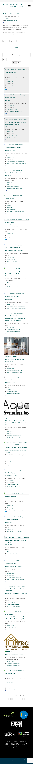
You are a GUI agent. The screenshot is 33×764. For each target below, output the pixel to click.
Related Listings (16, 51)
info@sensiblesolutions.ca (13, 329)
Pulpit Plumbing (11, 673)
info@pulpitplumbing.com (13, 687)
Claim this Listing (22, 41)
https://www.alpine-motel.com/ (14, 111)
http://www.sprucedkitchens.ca (14, 372)
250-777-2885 (10, 626)
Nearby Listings (16, 55)
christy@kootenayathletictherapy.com (16, 161)
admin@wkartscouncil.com (13, 461)
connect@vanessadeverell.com (14, 604)
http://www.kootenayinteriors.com (15, 579)
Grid (15, 62)
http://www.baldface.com (13, 238)
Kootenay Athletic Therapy (13, 147)
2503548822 (10, 182)
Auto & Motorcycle (11, 274)
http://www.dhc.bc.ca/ (12, 261)
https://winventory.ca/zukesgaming (15, 211)
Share (13, 41)
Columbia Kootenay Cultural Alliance (16, 447)
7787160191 (10, 207)
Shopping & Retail (10, 382)
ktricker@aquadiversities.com (14, 435)
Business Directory (19, 742)
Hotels (8, 75)
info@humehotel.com (12, 86)
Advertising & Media (11, 475)
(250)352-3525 (10, 132)
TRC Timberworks (11, 652)
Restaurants (15, 225)
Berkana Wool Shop (11, 380)
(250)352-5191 (9, 18)
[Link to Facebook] (27, 761)
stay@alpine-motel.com (12, 109)
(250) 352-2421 (10, 459)
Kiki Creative (16, 760)
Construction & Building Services (14, 617)
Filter (4, 59)
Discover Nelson (12, 743)
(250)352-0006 (10, 234)
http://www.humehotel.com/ (14, 88)
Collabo (10, 760)
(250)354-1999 (10, 529)
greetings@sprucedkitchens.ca (14, 370)
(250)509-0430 (10, 157)
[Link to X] (24, 761)
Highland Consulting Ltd (12, 296)
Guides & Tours (16, 227)
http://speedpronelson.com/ (13, 486)
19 (21, 699)
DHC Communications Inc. (12, 248)
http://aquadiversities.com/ (13, 438)
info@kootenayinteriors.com (14, 577)
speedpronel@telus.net (12, 484)
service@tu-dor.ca (11, 285)
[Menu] (28, 5)
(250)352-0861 (10, 257)
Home (8, 742)
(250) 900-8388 (10, 602)
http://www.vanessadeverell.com (15, 606)
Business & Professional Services (13, 14)
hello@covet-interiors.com (13, 628)
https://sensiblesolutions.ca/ (13, 331)
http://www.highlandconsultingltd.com (16, 308)
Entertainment (9, 499)
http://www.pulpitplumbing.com (15, 689)
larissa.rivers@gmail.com (13, 554)
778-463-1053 (10, 389)
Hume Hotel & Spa (10, 72)
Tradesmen (19, 566)
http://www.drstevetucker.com (14, 188)
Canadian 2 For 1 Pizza (11, 520)
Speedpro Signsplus (11, 473)
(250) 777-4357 (10, 327)
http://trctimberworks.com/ (13, 665)
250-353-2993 (10, 573)
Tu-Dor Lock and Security (12, 271)
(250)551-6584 (10, 661)
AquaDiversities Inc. (11, 418)
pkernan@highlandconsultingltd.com (16, 306)
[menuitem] (12, 1)
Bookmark (6, 41)
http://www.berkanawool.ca (13, 393)
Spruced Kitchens (11, 356)
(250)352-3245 (10, 282)
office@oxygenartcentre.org (13, 508)
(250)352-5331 (10, 82)
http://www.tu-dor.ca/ (12, 287)
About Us (16, 744)
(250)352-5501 (10, 105)
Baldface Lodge (9, 222)
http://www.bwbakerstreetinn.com (15, 138)
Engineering (9, 299)
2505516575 (10, 683)
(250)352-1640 (10, 480)
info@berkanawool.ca (12, 391)
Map (16, 47)
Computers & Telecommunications (14, 250)
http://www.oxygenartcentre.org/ (15, 510)
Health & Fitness (10, 150)
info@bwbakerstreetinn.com (14, 136)
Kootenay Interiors (10, 563)
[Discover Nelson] (13, 5)
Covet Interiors (9, 614)
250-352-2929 (10, 368)
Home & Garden (10, 359)
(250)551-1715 (10, 552)
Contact (25, 744)
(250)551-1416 (10, 304)
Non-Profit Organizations (12, 450)
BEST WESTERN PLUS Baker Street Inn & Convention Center (15, 123)
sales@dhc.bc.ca (11, 259)
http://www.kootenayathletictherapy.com (17, 163)
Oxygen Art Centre (10, 496)
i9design (7, 760)
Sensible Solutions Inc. (11, 316)
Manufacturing (10, 421)
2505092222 (10, 431)
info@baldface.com (11, 236)
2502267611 (10, 205)
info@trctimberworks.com (13, 663)
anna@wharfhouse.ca (11, 21)
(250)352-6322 (10, 506)
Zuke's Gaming (9, 198)
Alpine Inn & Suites (10, 98)
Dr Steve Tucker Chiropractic (13, 173)
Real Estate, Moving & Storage (19, 619)
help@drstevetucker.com (13, 186)
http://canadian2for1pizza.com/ (14, 531)
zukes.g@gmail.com (11, 209)
